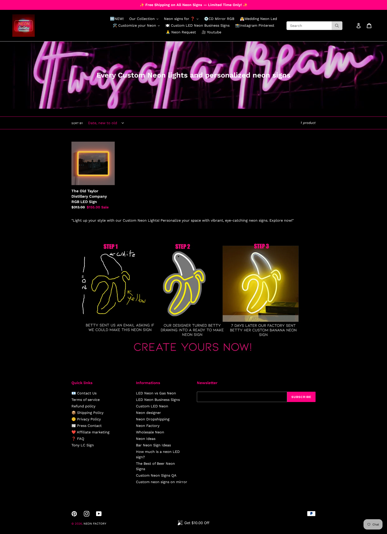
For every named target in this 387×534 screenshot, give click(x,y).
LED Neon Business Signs (158, 400)
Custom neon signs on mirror (161, 482)
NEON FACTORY (95, 523)
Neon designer (148, 413)
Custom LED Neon (152, 406)
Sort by (77, 123)
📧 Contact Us (84, 393)
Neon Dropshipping (153, 419)
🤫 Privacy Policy (86, 419)
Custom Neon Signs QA (156, 475)
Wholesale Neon (150, 432)
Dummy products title (37, 4)
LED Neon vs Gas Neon (156, 393)
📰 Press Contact (86, 426)
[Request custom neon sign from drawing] (193, 355)
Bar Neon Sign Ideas (153, 445)
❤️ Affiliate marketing (90, 432)
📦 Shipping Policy (87, 413)
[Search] (337, 26)
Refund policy (83, 406)
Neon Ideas (145, 439)
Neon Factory (147, 426)
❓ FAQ (77, 439)
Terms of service (85, 400)
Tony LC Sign (82, 445)
